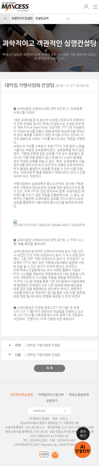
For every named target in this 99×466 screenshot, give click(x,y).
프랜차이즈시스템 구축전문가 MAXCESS (15, 7)
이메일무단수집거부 (51, 394)
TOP (5, 18)
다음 (18, 355)
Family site (39, 410)
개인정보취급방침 (21, 394)
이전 (18, 345)
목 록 (49, 368)
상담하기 (52, 400)
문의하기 (83, 433)
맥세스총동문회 (79, 394)
